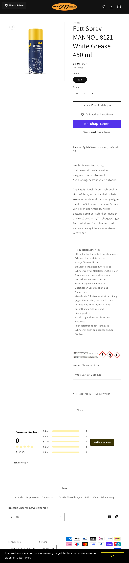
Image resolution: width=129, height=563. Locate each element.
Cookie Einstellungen (70, 497)
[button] (104, 6)
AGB (87, 497)
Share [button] (80, 410)
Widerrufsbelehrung (104, 497)
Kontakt (19, 497)
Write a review (102, 442)
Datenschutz (49, 497)
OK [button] (112, 555)
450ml (79, 79)
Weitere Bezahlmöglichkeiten (96, 132)
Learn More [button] (24, 557)
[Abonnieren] (60, 516)
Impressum (32, 497)
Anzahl (76, 87)
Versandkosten (99, 147)
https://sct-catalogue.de (88, 374)
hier (75, 150)
